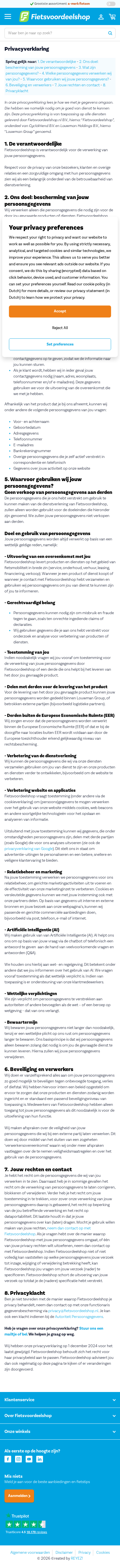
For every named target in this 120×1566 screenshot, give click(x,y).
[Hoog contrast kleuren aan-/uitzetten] (111, 3)
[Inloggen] (101, 16)
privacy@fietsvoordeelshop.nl (73, 1310)
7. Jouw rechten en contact (77, 85)
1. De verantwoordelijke (57, 61)
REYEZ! (77, 1558)
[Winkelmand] (112, 16)
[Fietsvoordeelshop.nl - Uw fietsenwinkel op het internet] (54, 16)
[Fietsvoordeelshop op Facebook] (7, 1458)
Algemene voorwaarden (30, 1552)
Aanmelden (18, 1495)
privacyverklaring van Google (28, 848)
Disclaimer (64, 1552)
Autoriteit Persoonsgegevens (79, 1316)
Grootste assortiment (61, 4)
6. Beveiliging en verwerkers (28, 85)
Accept (60, 311)
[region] (60, 287)
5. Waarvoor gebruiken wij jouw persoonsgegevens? (66, 79)
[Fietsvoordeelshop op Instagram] (18, 1458)
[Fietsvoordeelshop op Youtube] (29, 1458)
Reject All (60, 327)
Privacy (84, 1552)
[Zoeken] (110, 33)
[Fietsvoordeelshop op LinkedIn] (39, 1458)
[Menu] (7, 16)
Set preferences (60, 344)
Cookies (103, 1552)
